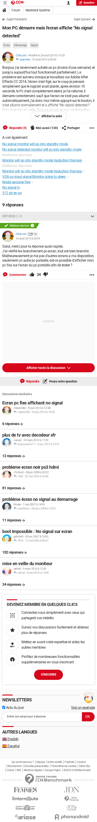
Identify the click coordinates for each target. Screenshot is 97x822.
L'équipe (40, 762)
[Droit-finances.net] (71, 799)
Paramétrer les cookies (63, 766)
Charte (10, 770)
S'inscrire (48, 674)
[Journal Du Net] (71, 790)
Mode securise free (16, 182)
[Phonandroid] (71, 817)
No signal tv (11, 187)
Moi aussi (47, 128)
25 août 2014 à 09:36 (44, 59)
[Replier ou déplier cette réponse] (92, 216)
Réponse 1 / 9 (12, 216)
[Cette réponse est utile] (32, 274)
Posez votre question (62, 381)
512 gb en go (12, 193)
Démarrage (20, 45)
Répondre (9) (18, 128)
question (88, 2)
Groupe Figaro (53, 770)
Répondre (32, 381)
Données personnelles (36, 766)
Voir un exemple (83, 707)
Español (11, 746)
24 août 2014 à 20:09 (28, 238)
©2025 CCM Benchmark (77, 770)
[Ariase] (25, 816)
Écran (6, 45)
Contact (81, 762)
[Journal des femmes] (25, 790)
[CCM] (17, 3)
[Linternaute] (25, 799)
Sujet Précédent (17, 19)
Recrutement (14, 766)
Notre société (54, 762)
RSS (19, 770)
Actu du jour (14, 707)
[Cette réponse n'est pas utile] (45, 274)
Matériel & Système (37, 10)
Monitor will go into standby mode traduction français (42, 171)
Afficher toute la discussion (46, 368)
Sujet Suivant (82, 19)
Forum (16, 10)
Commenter (17, 275)
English (10, 739)
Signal (34, 45)
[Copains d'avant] (25, 808)
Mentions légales (33, 770)
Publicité (69, 762)
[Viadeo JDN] (71, 808)
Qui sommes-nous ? (23, 762)
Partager (73, 128)
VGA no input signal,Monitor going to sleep (33, 176)
